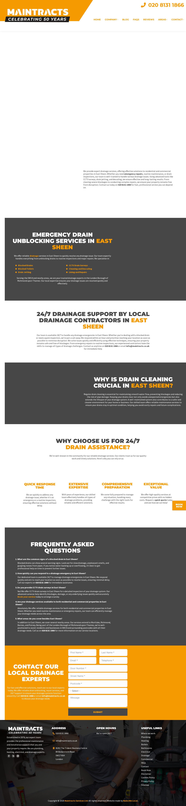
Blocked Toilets (26, 268)
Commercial (147, 759)
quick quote (161, 500)
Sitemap (145, 785)
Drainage (145, 755)
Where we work (148, 733)
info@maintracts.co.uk (66, 740)
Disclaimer (146, 773)
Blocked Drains (25, 265)
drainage (34, 255)
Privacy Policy (147, 781)
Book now (179, 505)
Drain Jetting (24, 272)
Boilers (144, 744)
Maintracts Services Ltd (76, 800)
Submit (97, 712)
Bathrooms (146, 748)
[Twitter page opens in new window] (13, 756)
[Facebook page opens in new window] (9, 756)
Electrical (145, 751)
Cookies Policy (148, 777)
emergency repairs (133, 173)
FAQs (143, 762)
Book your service (26, 596)
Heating (145, 740)
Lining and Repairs (78, 272)
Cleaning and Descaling (80, 268)
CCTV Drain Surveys (78, 265)
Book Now (146, 770)
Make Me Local (130, 800)
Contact (145, 766)
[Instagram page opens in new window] (18, 756)
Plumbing (145, 737)
